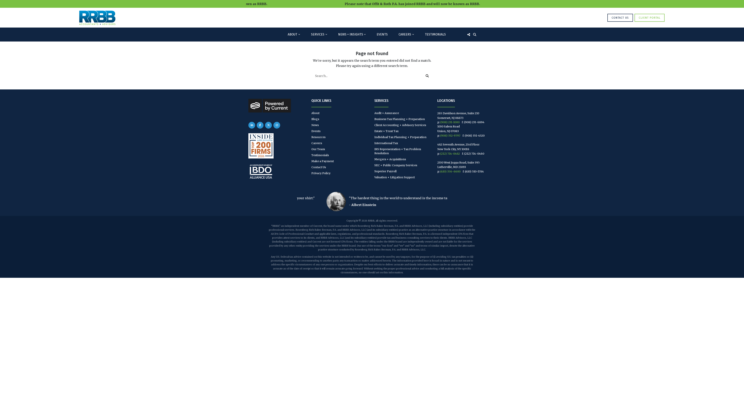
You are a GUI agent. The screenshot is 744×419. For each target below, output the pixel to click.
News (315, 125)
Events (382, 34)
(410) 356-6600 (450, 171)
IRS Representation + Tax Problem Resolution (397, 151)
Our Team (318, 149)
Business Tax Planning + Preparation (399, 119)
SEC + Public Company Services (395, 165)
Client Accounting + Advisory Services (400, 125)
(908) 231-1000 (450, 122)
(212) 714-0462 (450, 153)
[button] (427, 76)
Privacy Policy (321, 173)
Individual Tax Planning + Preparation (400, 137)
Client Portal (649, 17)
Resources (318, 137)
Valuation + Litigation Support (394, 177)
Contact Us (620, 17)
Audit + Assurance (386, 113)
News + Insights (350, 34)
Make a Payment (322, 161)
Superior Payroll (385, 171)
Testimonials (435, 34)
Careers (405, 34)
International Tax (386, 143)
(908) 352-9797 (450, 135)
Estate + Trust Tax (386, 131)
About (292, 34)
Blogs (315, 119)
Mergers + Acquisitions (390, 159)
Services (317, 34)
